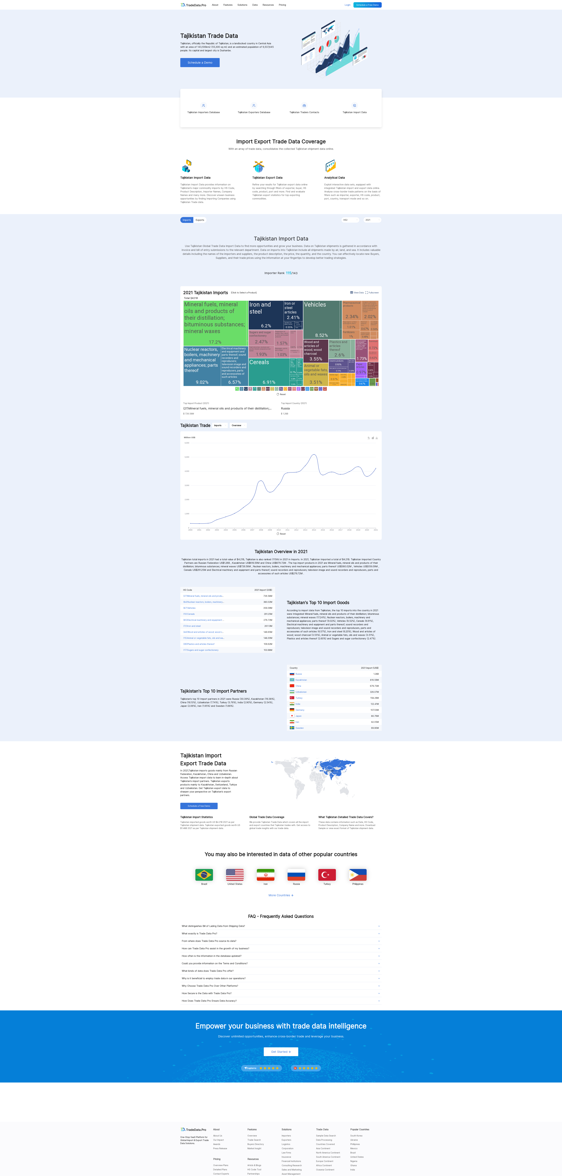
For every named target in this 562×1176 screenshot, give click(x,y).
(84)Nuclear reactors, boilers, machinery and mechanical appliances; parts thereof (223, 602)
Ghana (353, 1165)
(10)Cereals (189, 614)
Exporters (286, 1140)
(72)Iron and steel (192, 626)
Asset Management (291, 1174)
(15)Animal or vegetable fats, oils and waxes (204, 638)
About (216, 1129)
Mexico (354, 1148)
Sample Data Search (326, 1135)
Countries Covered (325, 1144)
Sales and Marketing (292, 1169)
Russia (285, 408)
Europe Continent (324, 1161)
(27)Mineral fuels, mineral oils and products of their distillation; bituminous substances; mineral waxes (226, 409)
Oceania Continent (325, 1169)
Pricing (216, 1159)
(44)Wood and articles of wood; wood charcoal (206, 632)
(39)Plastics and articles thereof (198, 644)
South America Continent (328, 1157)
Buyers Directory (255, 1144)
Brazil (353, 1152)
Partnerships (253, 1173)
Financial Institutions (291, 1161)
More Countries (280, 895)
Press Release (220, 1148)
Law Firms (286, 1152)
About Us (217, 1135)
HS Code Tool (254, 1169)
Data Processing (324, 1140)
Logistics (286, 1144)
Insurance (286, 1157)
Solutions (287, 1129)
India (352, 1169)
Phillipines (355, 1144)
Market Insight (254, 1148)
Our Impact (218, 1140)
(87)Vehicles (189, 608)
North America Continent (328, 1152)
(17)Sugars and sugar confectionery (201, 650)
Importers (286, 1135)
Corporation (287, 1148)
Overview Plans (220, 1165)
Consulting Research (292, 1165)
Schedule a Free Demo (367, 5)
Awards (216, 1144)
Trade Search (254, 1140)
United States (357, 1157)
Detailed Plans (220, 1169)
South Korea (356, 1135)
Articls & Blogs (254, 1165)
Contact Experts (221, 1173)
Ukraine (354, 1140)
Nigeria (353, 1161)
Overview (252, 1135)
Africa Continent (324, 1165)
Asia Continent (323, 1148)
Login (348, 4)
